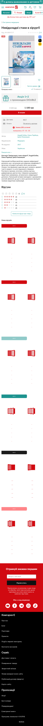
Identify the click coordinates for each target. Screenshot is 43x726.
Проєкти (5, 636)
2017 (19, 144)
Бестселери (6, 701)
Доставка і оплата (9, 658)
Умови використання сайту (12, 674)
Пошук (19, 13)
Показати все (6, 152)
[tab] (21, 187)
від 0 (24, 120)
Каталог (6, 13)
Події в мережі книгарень (12, 641)
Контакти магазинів (9, 647)
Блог (3, 626)
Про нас (5, 620)
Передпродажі (7, 706)
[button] (6, 82)
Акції (4, 695)
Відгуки (6, 186)
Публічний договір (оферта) (12, 679)
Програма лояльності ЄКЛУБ (13, 716)
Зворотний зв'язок (9, 668)
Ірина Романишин (24, 137)
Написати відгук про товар (21, 213)
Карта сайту (6, 684)
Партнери (5, 631)
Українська (21, 148)
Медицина (21, 141)
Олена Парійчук (32, 135)
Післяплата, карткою (30, 123)
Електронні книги (8, 711)
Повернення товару (9, 663)
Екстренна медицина (11, 22)
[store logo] (13, 7)
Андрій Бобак (22, 135)
